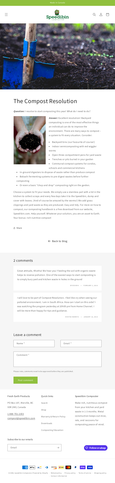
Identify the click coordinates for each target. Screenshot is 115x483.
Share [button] (19, 228)
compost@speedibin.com (21, 418)
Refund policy (56, 473)
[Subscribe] (58, 447)
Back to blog (59, 241)
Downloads (46, 423)
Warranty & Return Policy (53, 416)
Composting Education (52, 430)
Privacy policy (70, 473)
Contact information (59, 476)
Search (44, 403)
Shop (43, 409)
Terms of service (85, 473)
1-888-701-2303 (15, 413)
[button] (6, 14)
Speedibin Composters (23, 473)
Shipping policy (100, 473)
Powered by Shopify (40, 473)
